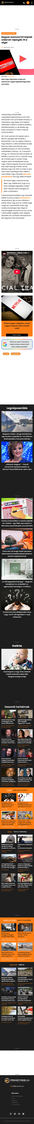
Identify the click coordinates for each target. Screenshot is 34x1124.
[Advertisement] (17, 484)
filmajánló (8, 727)
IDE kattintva (25, 198)
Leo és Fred (28, 958)
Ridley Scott (24, 745)
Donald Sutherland (24, 725)
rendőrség (4, 1004)
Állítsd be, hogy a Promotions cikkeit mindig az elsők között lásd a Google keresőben (19, 344)
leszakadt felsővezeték (7, 983)
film (2, 725)
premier (19, 746)
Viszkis (6, 766)
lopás (6, 1002)
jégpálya (10, 1002)
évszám (6, 809)
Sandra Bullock (7, 725)
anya (2, 890)
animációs (9, 826)
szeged (19, 983)
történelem (8, 940)
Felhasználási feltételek (17, 1096)
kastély (13, 940)
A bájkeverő (20, 764)
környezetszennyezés (27, 983)
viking (2, 850)
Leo (18, 959)
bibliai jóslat (26, 869)
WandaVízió (16, 354)
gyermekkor (26, 889)
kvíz (2, 809)
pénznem (25, 826)
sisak (6, 850)
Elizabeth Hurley (21, 766)
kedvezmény (25, 1023)
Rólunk (13, 1098)
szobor (23, 958)
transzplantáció (5, 889)
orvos (22, 850)
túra (2, 869)
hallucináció (21, 852)
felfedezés (4, 852)
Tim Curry (6, 745)
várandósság (7, 890)
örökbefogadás (21, 890)
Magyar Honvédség (22, 1002)
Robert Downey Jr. (10, 785)
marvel (6, 354)
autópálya (20, 1004)
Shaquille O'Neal (5, 783)
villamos (3, 985)
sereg (29, 1002)
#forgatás (25, 727)
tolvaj (2, 1002)
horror (23, 746)
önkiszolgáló (21, 1022)
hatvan (14, 1002)
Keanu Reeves (7, 764)
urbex (10, 939)
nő (13, 889)
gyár (26, 939)
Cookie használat (15, 1104)
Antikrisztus (20, 871)
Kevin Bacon (21, 783)
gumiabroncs (21, 985)
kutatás (10, 850)
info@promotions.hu (18, 1086)
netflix (9, 766)
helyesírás (22, 809)
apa (8, 869)
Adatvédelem (14, 1102)
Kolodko (20, 958)
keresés (10, 1022)
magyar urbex (4, 939)
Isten (19, 850)
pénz (21, 826)
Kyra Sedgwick (25, 785)
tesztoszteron (27, 850)
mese (5, 826)
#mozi (19, 745)
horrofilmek (27, 783)
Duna (2, 1022)
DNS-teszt (20, 889)
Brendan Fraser (27, 764)
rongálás (22, 959)
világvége (20, 869)
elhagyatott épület (5, 959)
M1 (31, 1002)
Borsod (3, 958)
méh (11, 889)
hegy (5, 869)
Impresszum (14, 1100)
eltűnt (5, 1022)
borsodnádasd (21, 940)
